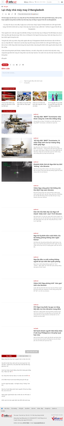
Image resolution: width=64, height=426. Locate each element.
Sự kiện (3, 411)
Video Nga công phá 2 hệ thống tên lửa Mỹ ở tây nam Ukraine (47, 189)
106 (29, 375)
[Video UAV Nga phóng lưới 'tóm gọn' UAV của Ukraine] (17, 290)
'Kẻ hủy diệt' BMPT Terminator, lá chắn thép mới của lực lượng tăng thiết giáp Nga (47, 142)
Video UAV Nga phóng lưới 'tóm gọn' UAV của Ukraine (48, 284)
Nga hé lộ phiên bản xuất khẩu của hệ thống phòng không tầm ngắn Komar (47, 238)
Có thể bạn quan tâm (9, 88)
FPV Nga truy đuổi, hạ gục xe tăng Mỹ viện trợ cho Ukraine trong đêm (47, 308)
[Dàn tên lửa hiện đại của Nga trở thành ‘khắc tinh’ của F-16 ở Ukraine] (17, 219)
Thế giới (6, 6)
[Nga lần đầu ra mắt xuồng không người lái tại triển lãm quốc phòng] (17, 267)
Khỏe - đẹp (40, 408)
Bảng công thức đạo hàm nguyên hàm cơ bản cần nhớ (16, 359)
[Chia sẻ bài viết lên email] (9, 14)
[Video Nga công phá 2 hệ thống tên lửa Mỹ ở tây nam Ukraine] (17, 195)
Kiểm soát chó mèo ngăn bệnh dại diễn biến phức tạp (16, 400)
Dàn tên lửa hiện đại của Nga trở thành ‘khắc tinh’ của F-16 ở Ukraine (48, 213)
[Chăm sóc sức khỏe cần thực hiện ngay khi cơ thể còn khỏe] (40, 96)
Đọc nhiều (9, 356)
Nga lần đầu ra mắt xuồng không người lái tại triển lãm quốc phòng (47, 260)
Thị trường (14, 408)
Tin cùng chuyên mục (9, 111)
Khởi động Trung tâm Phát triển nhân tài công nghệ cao (24, 104)
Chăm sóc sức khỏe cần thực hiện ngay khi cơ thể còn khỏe (39, 104)
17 (12, 371)
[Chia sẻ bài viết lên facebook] (3, 14)
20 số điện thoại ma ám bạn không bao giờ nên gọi (15, 379)
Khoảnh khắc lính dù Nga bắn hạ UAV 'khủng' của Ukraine (48, 165)
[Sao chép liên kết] (12, 14)
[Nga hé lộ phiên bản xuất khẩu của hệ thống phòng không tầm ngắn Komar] (17, 243)
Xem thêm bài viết (32, 351)
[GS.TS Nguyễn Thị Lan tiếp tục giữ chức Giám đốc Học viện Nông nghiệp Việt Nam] (55, 96)
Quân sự (36, 114)
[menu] (2, 2)
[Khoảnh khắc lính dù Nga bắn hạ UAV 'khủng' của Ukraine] (17, 172)
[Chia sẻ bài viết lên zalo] (6, 14)
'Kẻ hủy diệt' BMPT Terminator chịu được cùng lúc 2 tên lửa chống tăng (47, 118)
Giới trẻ (33, 408)
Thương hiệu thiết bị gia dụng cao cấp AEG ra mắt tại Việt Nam (8, 104)
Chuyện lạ (47, 408)
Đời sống (7, 408)
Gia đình (27, 408)
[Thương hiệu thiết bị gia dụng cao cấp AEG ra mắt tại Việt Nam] (9, 96)
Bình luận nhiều (24, 356)
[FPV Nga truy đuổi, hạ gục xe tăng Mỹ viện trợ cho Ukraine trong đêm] (17, 314)
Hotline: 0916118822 (40, 2)
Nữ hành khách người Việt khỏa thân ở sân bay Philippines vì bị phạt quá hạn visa (48, 333)
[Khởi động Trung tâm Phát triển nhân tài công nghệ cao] (24, 96)
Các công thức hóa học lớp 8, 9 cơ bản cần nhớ (14, 375)
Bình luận (5, 64)
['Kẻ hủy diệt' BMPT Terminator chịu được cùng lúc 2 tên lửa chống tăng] (17, 124)
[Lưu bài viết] (15, 14)
